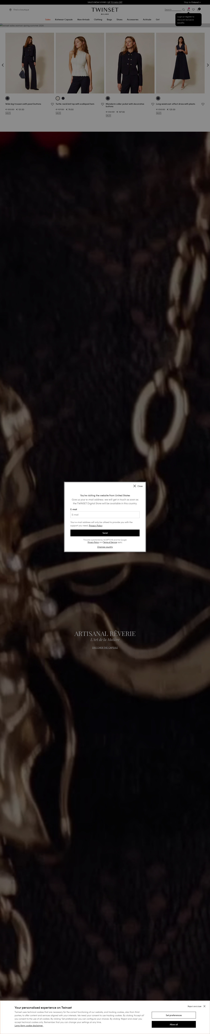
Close (140, 486)
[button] (174, 1015)
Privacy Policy (95, 525)
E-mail (73, 509)
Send (105, 533)
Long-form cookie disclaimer (29, 1025)
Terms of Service (110, 542)
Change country (105, 546)
